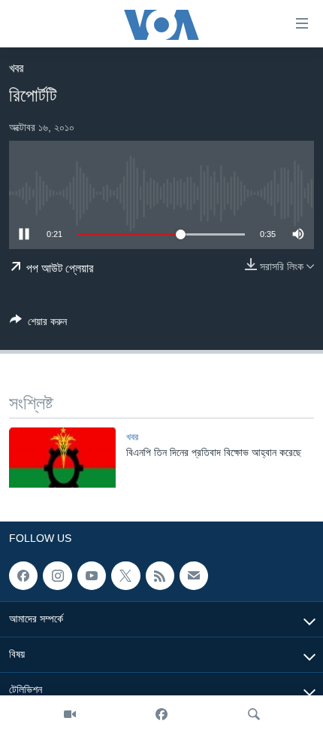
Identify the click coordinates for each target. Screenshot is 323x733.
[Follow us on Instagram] (57, 575)
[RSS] (160, 575)
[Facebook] (161, 714)
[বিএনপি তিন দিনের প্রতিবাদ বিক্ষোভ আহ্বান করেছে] (62, 457)
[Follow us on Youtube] (91, 575)
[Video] (69, 714)
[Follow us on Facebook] (23, 575)
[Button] (38, 324)
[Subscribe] (194, 575)
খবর (16, 68)
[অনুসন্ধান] (253, 714)
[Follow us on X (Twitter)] (125, 575)
